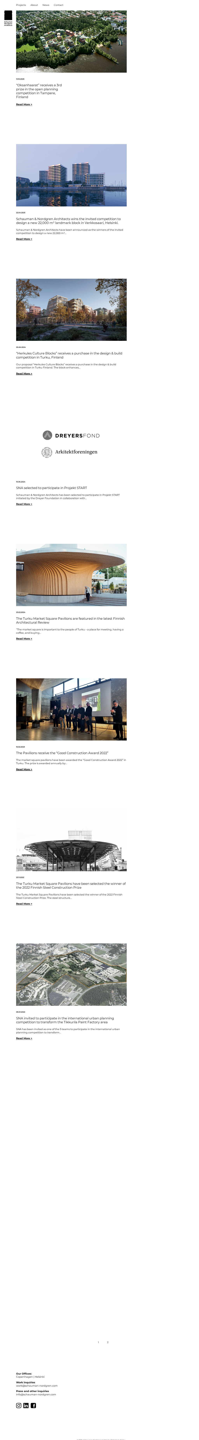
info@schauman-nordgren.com (36, 1394)
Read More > (24, 104)
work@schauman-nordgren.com (37, 1385)
